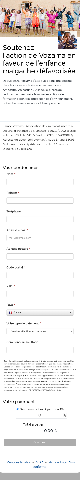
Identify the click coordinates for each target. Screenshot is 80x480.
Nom (11, 174)
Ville (11, 286)
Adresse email (17, 230)
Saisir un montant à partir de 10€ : (43, 409)
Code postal (16, 267)
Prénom (13, 192)
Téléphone (14, 211)
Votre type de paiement (24, 323)
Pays (11, 305)
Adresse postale (18, 248)
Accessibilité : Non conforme (54, 464)
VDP (40, 462)
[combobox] (40, 312)
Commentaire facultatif (22, 342)
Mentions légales (18, 462)
